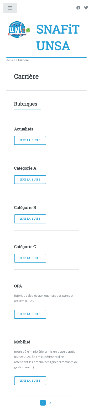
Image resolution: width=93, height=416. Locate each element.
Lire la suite (30, 140)
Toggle (10, 9)
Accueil (10, 60)
